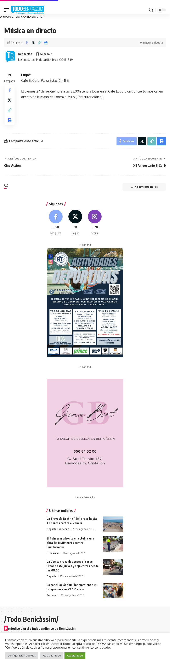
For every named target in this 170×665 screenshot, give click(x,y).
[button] (7, 10)
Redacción (25, 54)
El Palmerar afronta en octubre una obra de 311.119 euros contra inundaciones (70, 543)
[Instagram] (95, 222)
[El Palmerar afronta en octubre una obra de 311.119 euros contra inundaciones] (113, 544)
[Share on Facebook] (26, 42)
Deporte (51, 529)
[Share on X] (33, 42)
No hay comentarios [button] (146, 186)
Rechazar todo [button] (52, 655)
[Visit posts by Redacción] (10, 56)
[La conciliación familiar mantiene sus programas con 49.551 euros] (113, 590)
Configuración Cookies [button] (22, 655)
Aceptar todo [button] (75, 655)
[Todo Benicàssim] (27, 10)
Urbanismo (53, 553)
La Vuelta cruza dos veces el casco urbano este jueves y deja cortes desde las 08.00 (73, 566)
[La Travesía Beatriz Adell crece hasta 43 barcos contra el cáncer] (113, 524)
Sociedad (63, 529)
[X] (75, 222)
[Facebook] (56, 222)
